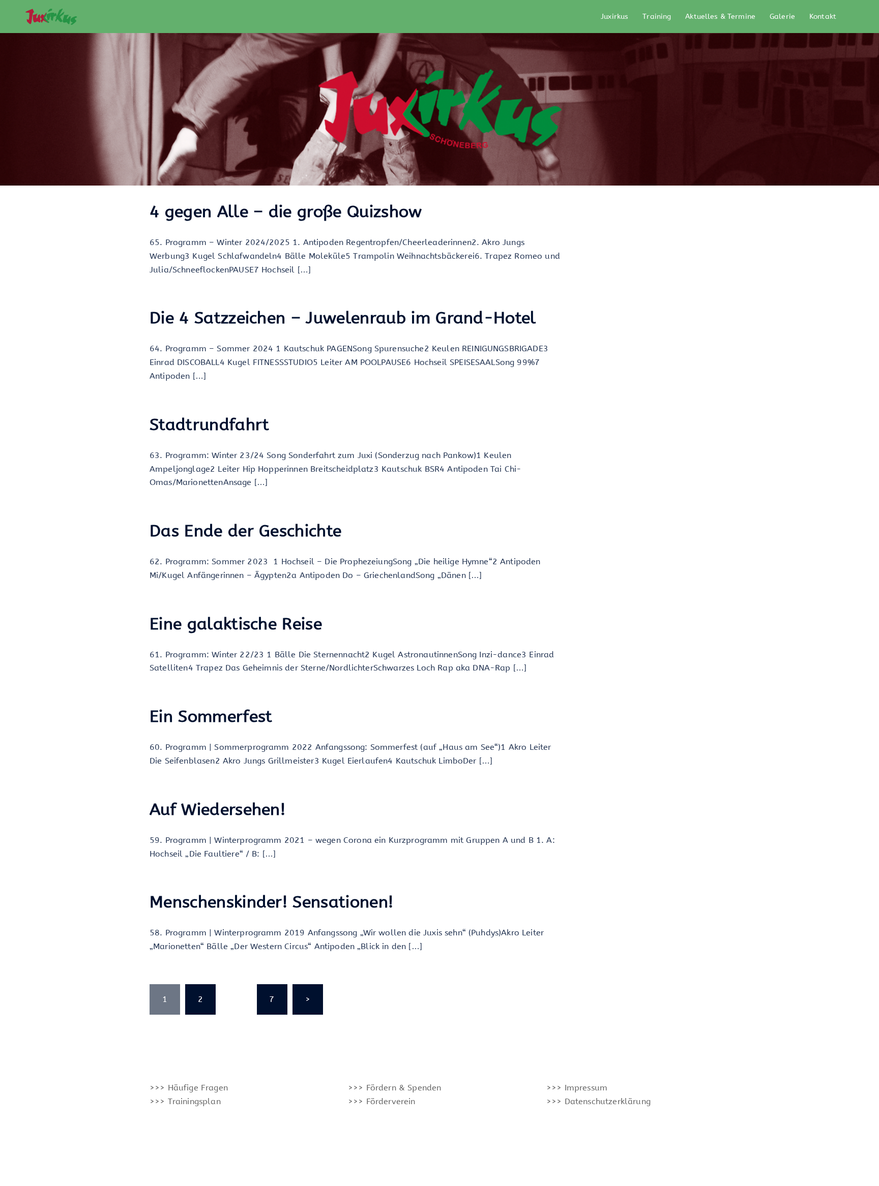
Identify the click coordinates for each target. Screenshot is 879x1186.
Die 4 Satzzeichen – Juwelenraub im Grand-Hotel (343, 318)
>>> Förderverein (382, 1101)
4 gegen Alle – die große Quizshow (286, 211)
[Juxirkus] (50, 16)
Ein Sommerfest (211, 716)
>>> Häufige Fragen (189, 1087)
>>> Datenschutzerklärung (598, 1101)
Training (656, 16)
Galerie (782, 16)
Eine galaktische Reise (236, 624)
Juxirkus (614, 16)
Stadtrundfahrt (209, 424)
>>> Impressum (576, 1087)
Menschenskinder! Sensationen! (271, 902)
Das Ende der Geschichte (245, 531)
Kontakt (822, 16)
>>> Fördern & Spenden (394, 1087)
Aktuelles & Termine (720, 16)
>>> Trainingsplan (185, 1101)
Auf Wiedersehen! (217, 809)
